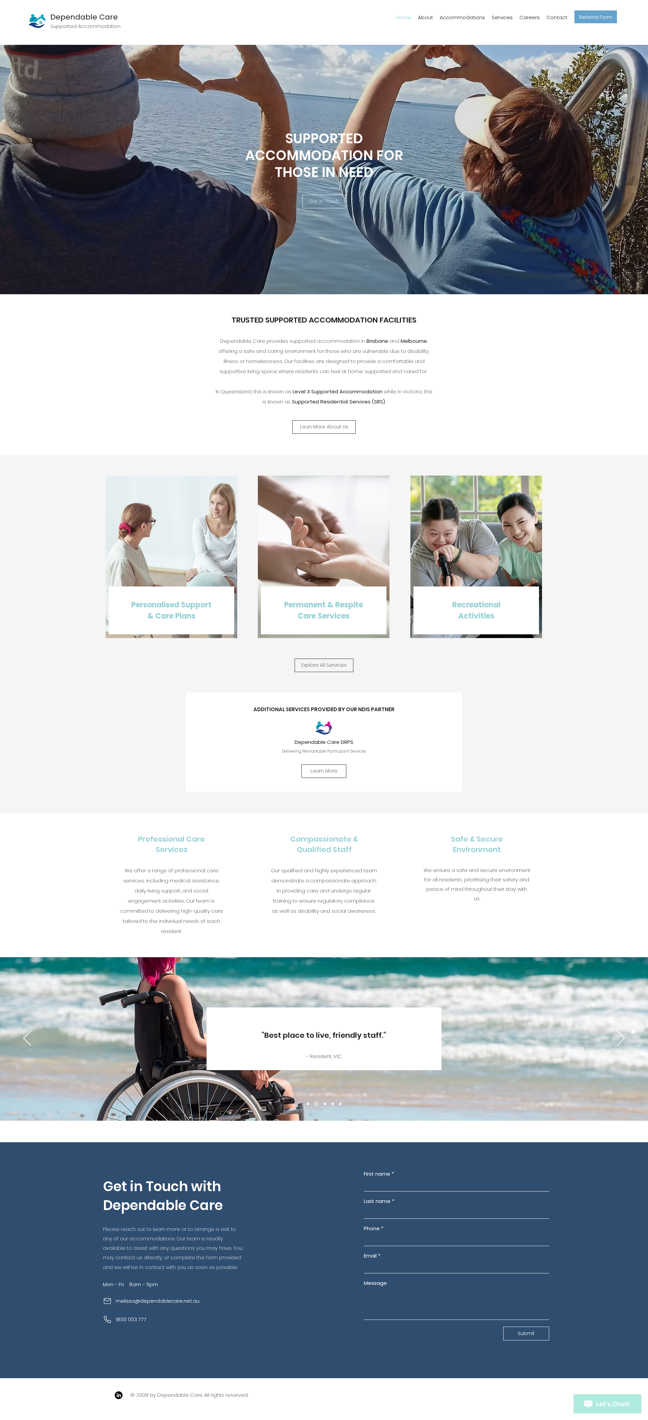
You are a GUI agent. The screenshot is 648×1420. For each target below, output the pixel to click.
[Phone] (107, 1319)
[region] (171, 558)
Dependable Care (84, 17)
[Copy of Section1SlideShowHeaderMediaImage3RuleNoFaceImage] (332, 1103)
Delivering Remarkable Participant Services (324, 751)
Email (372, 1256)
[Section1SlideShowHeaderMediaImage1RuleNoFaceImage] (308, 1103)
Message (375, 1283)
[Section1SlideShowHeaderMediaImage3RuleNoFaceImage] (325, 1103)
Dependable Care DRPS (324, 742)
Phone (373, 1229)
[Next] (621, 1039)
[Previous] (27, 1039)
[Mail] (107, 1301)
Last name (379, 1201)
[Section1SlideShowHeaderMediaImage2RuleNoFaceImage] (316, 1104)
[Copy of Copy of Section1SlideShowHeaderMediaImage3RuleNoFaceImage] (340, 1103)
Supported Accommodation (85, 26)
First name (379, 1174)
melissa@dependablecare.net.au (157, 1300)
